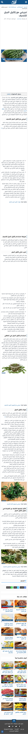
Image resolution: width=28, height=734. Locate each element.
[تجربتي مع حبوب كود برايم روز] (7, 645)
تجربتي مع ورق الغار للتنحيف (13, 504)
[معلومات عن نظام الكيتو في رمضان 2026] (7, 679)
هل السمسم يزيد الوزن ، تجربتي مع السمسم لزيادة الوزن (7, 714)
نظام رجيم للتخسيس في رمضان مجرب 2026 (7, 671)
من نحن (22, 729)
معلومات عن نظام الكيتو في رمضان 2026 (7, 685)
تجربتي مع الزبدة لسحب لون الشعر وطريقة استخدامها (8, 625)
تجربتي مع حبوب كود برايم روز (8, 651)
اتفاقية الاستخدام (14, 731)
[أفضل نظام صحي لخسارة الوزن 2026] (21, 665)
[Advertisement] (14, 35)
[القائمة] (26, 2)
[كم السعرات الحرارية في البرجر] (21, 604)
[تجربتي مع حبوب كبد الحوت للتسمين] (7, 604)
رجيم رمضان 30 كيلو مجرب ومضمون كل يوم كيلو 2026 (21, 686)
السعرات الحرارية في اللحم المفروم (8, 699)
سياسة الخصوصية (8, 729)
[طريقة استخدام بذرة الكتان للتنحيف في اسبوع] (21, 645)
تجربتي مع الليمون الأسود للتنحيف (12, 405)
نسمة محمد (19, 19)
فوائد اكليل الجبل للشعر (14, 202)
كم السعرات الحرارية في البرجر (21, 610)
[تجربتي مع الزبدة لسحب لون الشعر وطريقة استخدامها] (7, 618)
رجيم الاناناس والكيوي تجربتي (20, 713)
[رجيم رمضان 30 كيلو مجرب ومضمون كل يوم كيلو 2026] (21, 679)
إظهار (8, 94)
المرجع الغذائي (20, 7)
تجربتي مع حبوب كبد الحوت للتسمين (8, 610)
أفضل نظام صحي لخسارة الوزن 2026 (21, 671)
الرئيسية (25, 7)
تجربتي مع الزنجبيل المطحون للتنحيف (11, 567)
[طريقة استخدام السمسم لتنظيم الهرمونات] (7, 631)
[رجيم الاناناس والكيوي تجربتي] (21, 707)
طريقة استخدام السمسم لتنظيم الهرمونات (9, 639)
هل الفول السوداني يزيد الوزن (21, 624)
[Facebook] (19, 726)
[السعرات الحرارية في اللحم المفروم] (7, 693)
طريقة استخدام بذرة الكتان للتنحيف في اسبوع (21, 652)
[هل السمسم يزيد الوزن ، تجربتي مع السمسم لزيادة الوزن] (7, 707)
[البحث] (2, 2)
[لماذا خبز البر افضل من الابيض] (21, 631)
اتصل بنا (17, 729)
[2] (5, 417)
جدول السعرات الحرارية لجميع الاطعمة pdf (22, 700)
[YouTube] (9, 726)
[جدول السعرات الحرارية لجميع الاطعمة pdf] (21, 693)
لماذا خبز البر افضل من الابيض (21, 638)
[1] (1, 128)
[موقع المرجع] (14, 2)
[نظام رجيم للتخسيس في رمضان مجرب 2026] (7, 665)
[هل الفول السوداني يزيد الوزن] (21, 618)
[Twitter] (16, 726)
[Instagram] (13, 726)
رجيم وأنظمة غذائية (12, 7)
